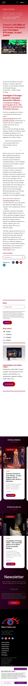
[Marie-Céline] (3, 2)
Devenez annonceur (6, 659)
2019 (5, 14)
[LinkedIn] (12, 638)
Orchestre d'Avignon (9, 200)
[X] (17, 262)
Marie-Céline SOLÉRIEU (13, 17)
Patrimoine (5, 649)
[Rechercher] (17, 2)
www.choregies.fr (8, 253)
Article (19, 14)
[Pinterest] (21, 262)
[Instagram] (6, 638)
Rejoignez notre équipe (7, 665)
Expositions (5, 644)
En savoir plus (9, 384)
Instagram (8, 337)
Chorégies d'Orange (8, 120)
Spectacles (12, 14)
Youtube (8, 331)
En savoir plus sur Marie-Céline (9, 657)
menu (22, 2)
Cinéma (4, 653)
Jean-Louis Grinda (8, 118)
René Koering (6, 247)
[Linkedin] (4, 265)
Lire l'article (10, 495)
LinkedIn (8, 340)
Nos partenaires (5, 663)
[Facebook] (13, 262)
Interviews (5, 646)
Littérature (5, 651)
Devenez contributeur (6, 660)
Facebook (8, 334)
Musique (4, 655)
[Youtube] (9, 638)
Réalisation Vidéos (6, 662)
